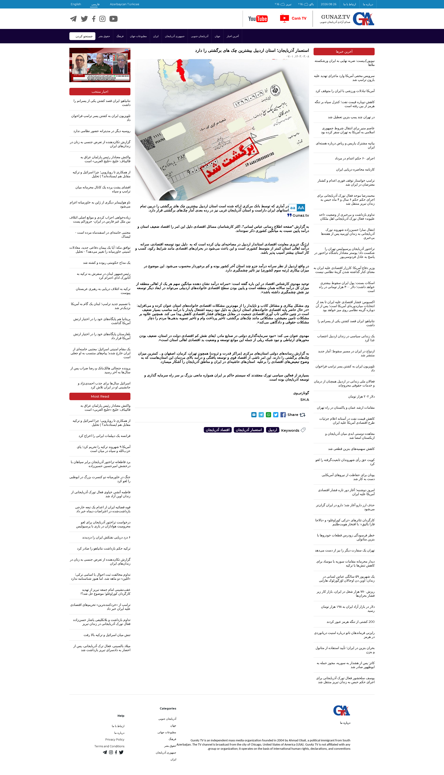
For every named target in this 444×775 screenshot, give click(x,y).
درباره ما (368, 4)
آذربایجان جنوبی (199, 36)
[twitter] (84, 19)
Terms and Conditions (109, 746)
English (76, 4)
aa (292, 207)
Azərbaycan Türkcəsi (124, 4)
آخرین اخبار (233, 36)
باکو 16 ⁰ (306, 4)
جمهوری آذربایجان (175, 36)
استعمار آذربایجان (249, 430)
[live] (293, 19)
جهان (217, 36)
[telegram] (73, 19)
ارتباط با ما (349, 4)
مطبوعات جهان (138, 36)
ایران (156, 36)
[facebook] (93, 19)
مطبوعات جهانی (166, 732)
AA (301, 207)
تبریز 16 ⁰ (283, 4)
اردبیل (272, 430)
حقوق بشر (104, 36)
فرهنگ (119, 36)
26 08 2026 (328, 4)
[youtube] (258, 19)
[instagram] (102, 19)
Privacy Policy (114, 739)
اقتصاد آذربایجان (218, 430)
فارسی (95, 4)
